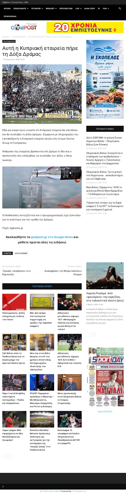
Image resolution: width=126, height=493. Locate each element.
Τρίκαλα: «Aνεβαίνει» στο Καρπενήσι (16, 273)
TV (99, 8)
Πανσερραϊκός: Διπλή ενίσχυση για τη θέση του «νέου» (13, 316)
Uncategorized (18, 36)
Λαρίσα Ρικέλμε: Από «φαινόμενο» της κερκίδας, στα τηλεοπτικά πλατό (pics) (105, 297)
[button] (120, 8)
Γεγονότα (36, 8)
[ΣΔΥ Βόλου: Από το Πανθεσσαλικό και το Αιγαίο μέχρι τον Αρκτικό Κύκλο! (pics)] (14, 342)
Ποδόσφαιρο (19, 8)
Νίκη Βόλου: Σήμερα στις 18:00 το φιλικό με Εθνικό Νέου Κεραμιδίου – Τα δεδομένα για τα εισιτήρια (104, 190)
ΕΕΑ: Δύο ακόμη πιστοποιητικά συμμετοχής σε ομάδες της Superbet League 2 (41, 319)
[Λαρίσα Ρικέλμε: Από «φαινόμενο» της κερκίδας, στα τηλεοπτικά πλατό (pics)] (105, 275)
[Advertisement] (105, 239)
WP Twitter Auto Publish (50, 491)
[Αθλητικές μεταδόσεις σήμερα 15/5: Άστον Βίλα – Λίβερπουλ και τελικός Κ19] (70, 342)
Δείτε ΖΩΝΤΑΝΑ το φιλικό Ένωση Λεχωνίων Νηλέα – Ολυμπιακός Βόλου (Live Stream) (104, 141)
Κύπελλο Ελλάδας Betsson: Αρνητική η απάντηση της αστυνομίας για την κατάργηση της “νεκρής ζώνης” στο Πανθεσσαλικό (40, 440)
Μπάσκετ (50, 8)
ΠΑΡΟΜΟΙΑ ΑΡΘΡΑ (42, 286)
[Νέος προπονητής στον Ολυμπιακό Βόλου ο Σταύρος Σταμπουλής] (70, 382)
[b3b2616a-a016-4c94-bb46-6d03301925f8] (42, 211)
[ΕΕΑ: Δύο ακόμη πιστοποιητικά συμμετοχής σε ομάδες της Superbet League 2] (42, 302)
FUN (105, 8)
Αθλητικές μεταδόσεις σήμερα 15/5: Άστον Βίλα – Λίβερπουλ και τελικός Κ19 (70, 360)
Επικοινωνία (10, 16)
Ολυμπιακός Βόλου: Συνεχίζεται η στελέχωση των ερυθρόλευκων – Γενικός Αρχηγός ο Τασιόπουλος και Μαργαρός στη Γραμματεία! (104, 158)
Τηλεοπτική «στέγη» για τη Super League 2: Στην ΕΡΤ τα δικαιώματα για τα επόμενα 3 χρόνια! (104, 206)
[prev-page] (4, 456)
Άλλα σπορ (89, 8)
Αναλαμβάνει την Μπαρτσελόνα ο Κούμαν (63, 273)
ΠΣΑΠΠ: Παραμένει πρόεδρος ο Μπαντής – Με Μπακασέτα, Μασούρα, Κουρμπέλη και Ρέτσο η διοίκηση (42, 400)
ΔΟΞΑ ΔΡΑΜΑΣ (21, 253)
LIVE (77, 8)
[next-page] (10, 456)
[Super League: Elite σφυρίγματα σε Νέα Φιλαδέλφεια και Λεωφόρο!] (14, 419)
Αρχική (5, 36)
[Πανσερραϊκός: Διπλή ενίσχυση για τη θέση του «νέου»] (14, 302)
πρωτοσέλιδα (105, 411)
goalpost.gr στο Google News (52, 237)
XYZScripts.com (79, 491)
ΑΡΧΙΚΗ (7, 8)
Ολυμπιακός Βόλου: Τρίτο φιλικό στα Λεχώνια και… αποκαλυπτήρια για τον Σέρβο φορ (104, 175)
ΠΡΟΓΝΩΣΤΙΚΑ (66, 8)
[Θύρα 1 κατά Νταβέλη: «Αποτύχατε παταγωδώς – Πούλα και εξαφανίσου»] (14, 382)
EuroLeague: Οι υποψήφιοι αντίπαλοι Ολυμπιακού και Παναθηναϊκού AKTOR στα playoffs (69, 437)
